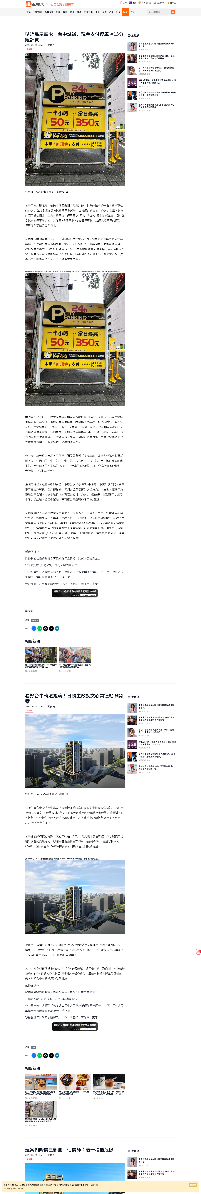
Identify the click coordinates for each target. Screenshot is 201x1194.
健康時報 (160, 2)
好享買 (173, 2)
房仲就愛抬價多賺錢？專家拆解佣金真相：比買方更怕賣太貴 (62, 558)
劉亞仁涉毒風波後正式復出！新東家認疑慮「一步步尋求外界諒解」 (156, 69)
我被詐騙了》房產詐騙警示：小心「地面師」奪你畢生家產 (61, 584)
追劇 (134, 2)
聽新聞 (29, 48)
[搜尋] (173, 12)
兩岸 (72, 12)
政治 (29, 12)
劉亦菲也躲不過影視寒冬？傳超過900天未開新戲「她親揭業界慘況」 (157, 93)
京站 (33, 1047)
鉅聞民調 (49, 12)
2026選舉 (38, 12)
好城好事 (88, 12)
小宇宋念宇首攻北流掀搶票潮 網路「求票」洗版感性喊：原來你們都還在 (157, 57)
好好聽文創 (146, 2)
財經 (125, 12)
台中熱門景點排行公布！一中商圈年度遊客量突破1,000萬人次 (41, 666)
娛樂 (79, 12)
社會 (118, 12)
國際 (65, 12)
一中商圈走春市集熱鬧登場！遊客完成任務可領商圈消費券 (75, 666)
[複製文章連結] (57, 628)
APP (125, 2)
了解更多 (94, 1185)
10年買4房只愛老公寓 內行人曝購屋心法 (51, 565)
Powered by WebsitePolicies (14, 1189)
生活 (97, 12)
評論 (58, 12)
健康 (104, 12)
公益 (132, 12)
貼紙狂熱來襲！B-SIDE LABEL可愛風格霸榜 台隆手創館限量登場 (40, 1120)
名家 (111, 12)
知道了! (193, 1185)
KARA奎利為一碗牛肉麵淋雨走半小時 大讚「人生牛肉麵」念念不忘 (157, 81)
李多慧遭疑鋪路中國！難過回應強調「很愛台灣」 (156, 44)
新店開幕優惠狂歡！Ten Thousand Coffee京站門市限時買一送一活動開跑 (108, 1094)
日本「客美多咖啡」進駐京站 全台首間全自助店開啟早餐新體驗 (40, 1093)
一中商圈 (35, 620)
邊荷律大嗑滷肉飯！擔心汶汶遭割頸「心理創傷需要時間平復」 (156, 106)
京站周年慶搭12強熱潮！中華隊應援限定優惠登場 (74, 1093)
